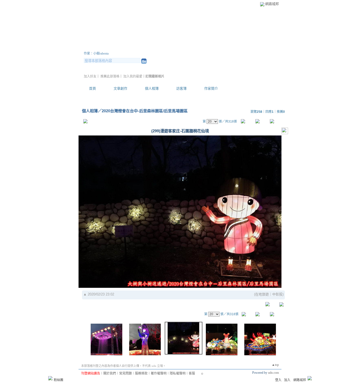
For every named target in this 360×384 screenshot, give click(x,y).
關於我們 (109, 373)
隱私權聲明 (178, 373)
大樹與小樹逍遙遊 (115, 47)
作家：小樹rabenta (96, 53)
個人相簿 (152, 88)
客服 (192, 373)
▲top (275, 365)
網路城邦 (272, 4)
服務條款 (141, 373)
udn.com (273, 373)
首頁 (92, 88)
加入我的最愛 (132, 76)
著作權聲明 (159, 373)
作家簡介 (211, 88)
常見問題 (125, 373)
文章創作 (120, 88)
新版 (167, 47)
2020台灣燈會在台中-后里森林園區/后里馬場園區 (145, 111)
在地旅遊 (262, 294)
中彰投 (277, 294)
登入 (278, 380)
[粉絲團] (50, 378)
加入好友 (90, 76)
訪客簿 (181, 88)
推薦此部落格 (109, 76)
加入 (287, 380)
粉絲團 (58, 380)
